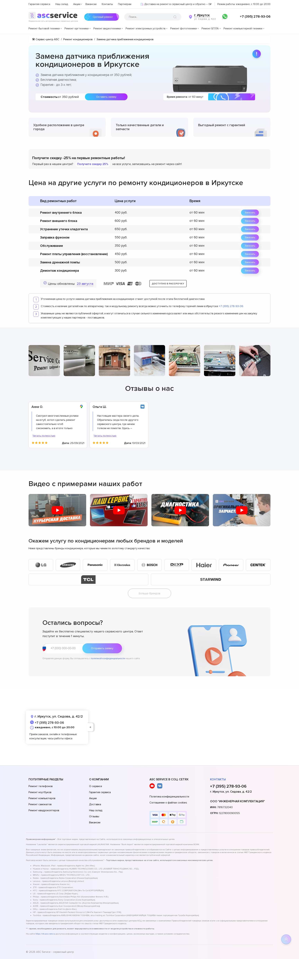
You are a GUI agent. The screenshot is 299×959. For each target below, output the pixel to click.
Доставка (95, 804)
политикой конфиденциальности (108, 658)
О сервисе (95, 786)
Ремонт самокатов (40, 804)
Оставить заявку (106, 96)
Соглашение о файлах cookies (168, 802)
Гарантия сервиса (39, 4)
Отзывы (94, 816)
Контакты (107, 4)
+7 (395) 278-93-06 (255, 16)
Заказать (250, 212)
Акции (76, 4)
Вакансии (91, 4)
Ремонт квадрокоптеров (44, 810)
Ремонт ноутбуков (40, 792)
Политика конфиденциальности (169, 796)
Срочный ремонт (103, 16)
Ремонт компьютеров (42, 798)
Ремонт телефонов (41, 786)
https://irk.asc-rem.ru (45, 934)
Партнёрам (124, 4)
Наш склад (61, 4)
